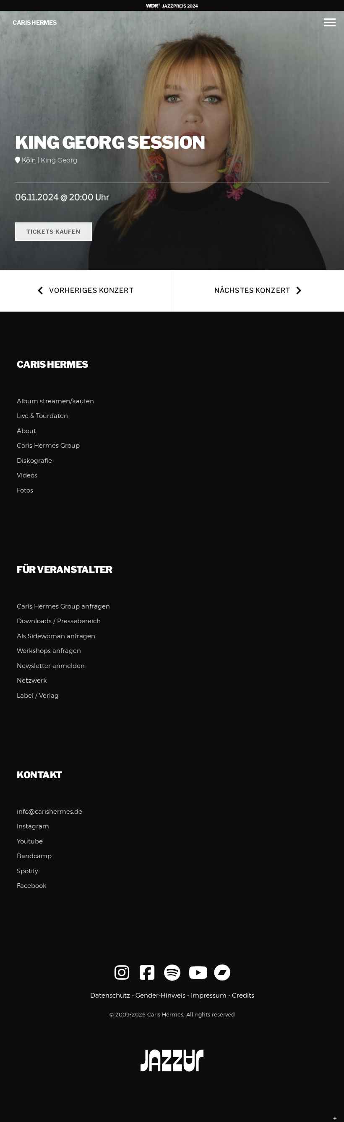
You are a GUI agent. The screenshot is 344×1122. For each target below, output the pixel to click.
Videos (27, 475)
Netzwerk (32, 680)
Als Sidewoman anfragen (56, 636)
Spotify (27, 871)
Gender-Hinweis (160, 995)
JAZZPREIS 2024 (180, 5)
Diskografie (34, 460)
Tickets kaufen (53, 231)
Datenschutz (110, 995)
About (26, 431)
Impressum (209, 995)
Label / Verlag (38, 695)
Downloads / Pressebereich (59, 621)
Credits (243, 995)
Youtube (30, 841)
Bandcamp (34, 856)
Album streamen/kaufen (55, 401)
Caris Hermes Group (48, 445)
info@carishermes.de (49, 811)
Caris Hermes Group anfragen (63, 606)
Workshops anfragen (49, 651)
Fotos (25, 490)
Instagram (33, 826)
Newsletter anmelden (51, 666)
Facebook (32, 886)
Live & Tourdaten (42, 416)
